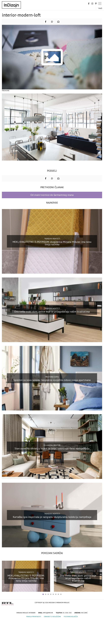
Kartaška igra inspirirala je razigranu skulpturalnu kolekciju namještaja (52, 517)
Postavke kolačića (71, 616)
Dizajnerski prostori (52, 445)
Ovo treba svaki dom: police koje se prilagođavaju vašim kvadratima (52, 311)
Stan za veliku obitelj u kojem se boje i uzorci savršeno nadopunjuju (52, 448)
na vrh (99, 603)
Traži (100, 8)
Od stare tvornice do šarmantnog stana (52, 195)
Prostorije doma (52, 377)
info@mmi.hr (48, 613)
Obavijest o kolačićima (52, 616)
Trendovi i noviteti (52, 239)
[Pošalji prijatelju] (58, 22)
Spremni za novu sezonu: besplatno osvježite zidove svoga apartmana (52, 380)
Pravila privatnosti (33, 616)
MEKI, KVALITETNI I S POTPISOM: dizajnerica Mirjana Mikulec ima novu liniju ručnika (52, 243)
